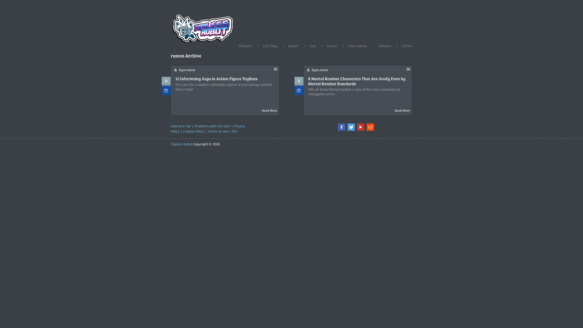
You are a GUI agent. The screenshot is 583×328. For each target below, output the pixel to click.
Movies (294, 46)
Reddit (370, 127)
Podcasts (245, 46)
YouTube (360, 127)
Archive (407, 46)
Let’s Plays (270, 46)
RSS (234, 131)
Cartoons (384, 46)
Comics (332, 46)
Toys (312, 46)
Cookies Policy (193, 131)
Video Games (357, 46)
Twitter (351, 127)
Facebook (341, 127)
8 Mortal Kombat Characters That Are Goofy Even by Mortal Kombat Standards (356, 81)
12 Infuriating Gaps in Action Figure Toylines (216, 78)
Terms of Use (218, 131)
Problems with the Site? (212, 126)
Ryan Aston (187, 70)
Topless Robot (181, 144)
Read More (269, 110)
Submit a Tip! (181, 126)
